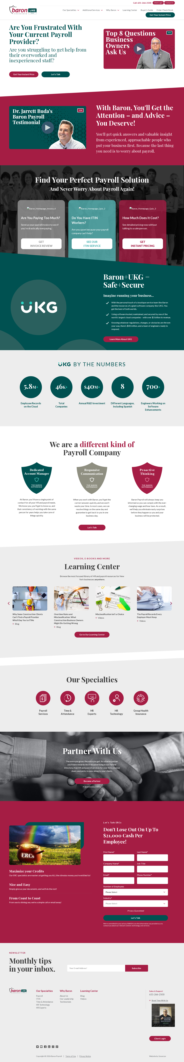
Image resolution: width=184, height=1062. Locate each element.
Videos (101, 618)
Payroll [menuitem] (39, 996)
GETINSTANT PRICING (143, 243)
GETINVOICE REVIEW (41, 243)
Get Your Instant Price (160, 15)
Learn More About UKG (121, 339)
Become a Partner (92, 781)
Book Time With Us (160, 1000)
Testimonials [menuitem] (65, 1002)
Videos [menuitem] (83, 999)
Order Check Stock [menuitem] (165, 10)
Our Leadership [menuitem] (67, 999)
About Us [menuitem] (64, 996)
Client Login (158, 3)
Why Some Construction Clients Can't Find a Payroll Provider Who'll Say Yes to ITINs (28, 617)
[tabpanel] (92, 50)
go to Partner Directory (93, 786)
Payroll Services (43, 712)
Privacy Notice (85, 1056)
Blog (17, 624)
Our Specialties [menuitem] (69, 10)
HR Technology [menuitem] (43, 1005)
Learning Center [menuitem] (130, 10)
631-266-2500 (156, 994)
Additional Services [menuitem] (91, 10)
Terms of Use (70, 1056)
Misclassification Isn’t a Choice (110, 614)
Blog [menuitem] (82, 996)
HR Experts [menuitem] (41, 1007)
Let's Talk (55, 74)
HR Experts (92, 712)
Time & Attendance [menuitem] (44, 1002)
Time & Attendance (67, 712)
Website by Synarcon (157, 1056)
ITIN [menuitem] (38, 999)
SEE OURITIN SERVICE (92, 243)
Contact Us (169, 3)
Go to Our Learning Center (92, 634)
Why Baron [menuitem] (111, 10)
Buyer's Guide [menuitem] (147, 10)
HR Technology (116, 712)
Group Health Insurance (140, 712)
